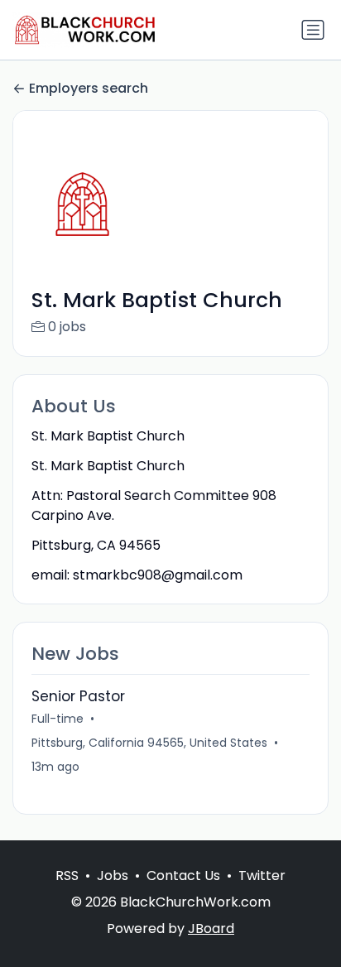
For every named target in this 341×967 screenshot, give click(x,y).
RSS (67, 875)
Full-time (57, 718)
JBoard (211, 928)
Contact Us (183, 875)
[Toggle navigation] (313, 30)
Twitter (262, 875)
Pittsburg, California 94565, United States (149, 742)
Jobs (112, 875)
